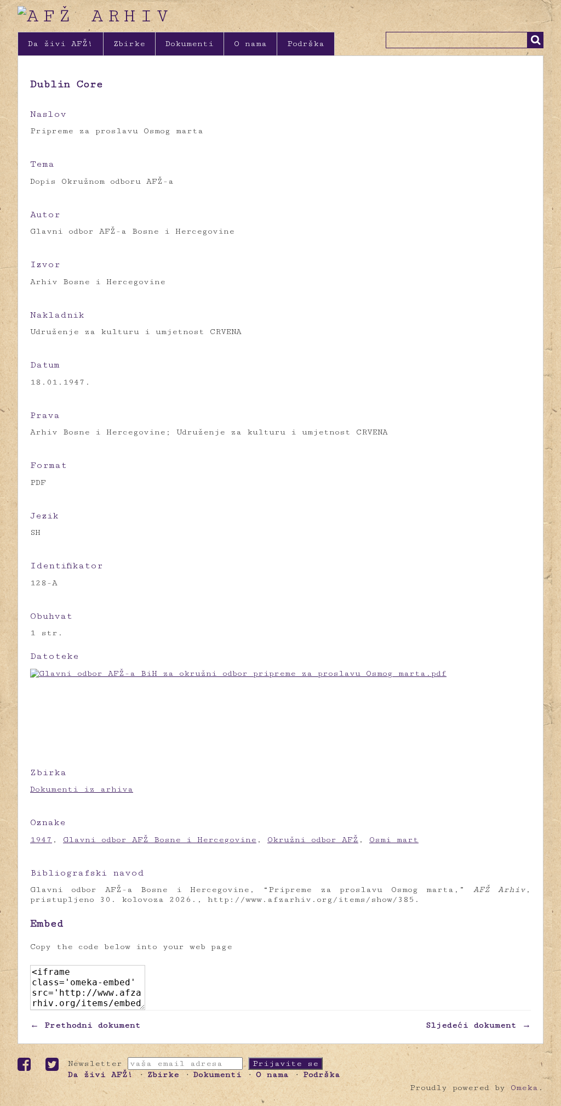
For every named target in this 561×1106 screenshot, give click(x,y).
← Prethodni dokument (85, 1025)
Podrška (305, 43)
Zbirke (129, 43)
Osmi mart (394, 839)
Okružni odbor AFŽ (312, 839)
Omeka (524, 1087)
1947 (41, 839)
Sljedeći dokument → (478, 1025)
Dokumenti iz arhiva (81, 789)
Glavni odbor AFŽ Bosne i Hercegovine (159, 839)
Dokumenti (189, 43)
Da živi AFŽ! (60, 43)
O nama (250, 43)
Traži (535, 40)
